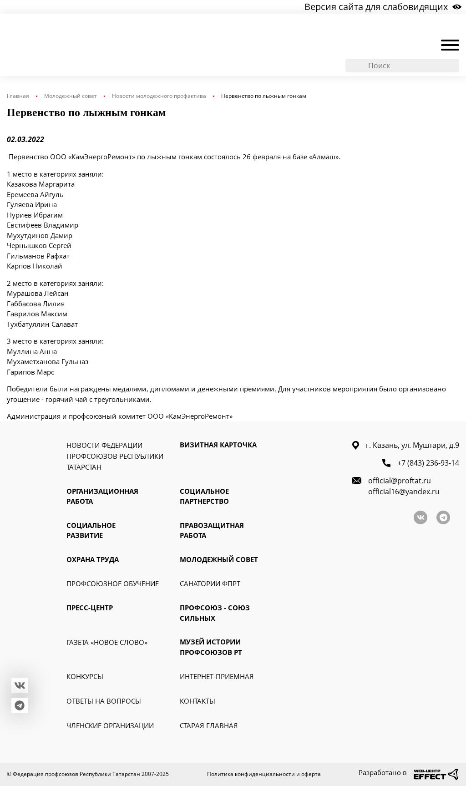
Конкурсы (84, 676)
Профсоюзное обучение (112, 583)
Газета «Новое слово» (106, 642)
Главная (18, 96)
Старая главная (209, 725)
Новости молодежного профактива (159, 96)
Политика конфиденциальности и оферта (264, 774)
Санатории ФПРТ (210, 583)
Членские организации (110, 725)
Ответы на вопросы (103, 700)
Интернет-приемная (217, 676)
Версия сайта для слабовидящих (376, 6)
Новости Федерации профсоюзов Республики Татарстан (114, 456)
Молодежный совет (70, 96)
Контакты (197, 700)
